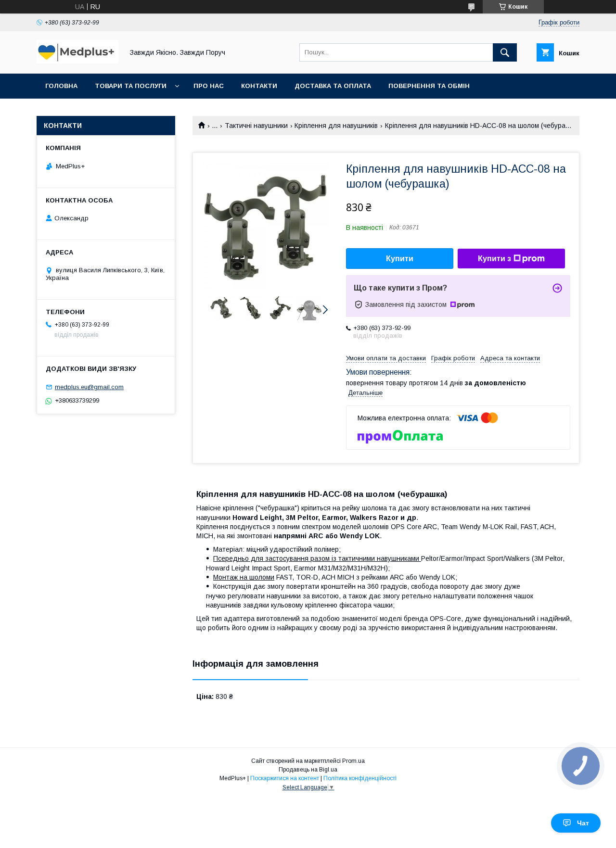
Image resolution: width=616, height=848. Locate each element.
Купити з (494, 258)
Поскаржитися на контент (284, 778)
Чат (583, 823)
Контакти (259, 85)
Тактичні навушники (256, 125)
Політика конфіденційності (360, 778)
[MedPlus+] (77, 61)
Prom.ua (353, 761)
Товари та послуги (131, 85)
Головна (61, 85)
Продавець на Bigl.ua (308, 769)
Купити (399, 258)
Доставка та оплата (333, 85)
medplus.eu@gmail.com (89, 387)
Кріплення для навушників (336, 125)
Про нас (208, 85)
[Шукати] (505, 52)
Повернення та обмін (429, 85)
